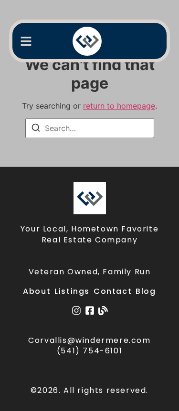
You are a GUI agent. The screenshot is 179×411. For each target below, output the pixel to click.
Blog (146, 291)
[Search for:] (89, 128)
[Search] (35, 129)
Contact (113, 291)
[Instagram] (76, 310)
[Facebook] (90, 310)
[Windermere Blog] (103, 310)
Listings (72, 291)
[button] (26, 41)
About (37, 291)
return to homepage (119, 105)
